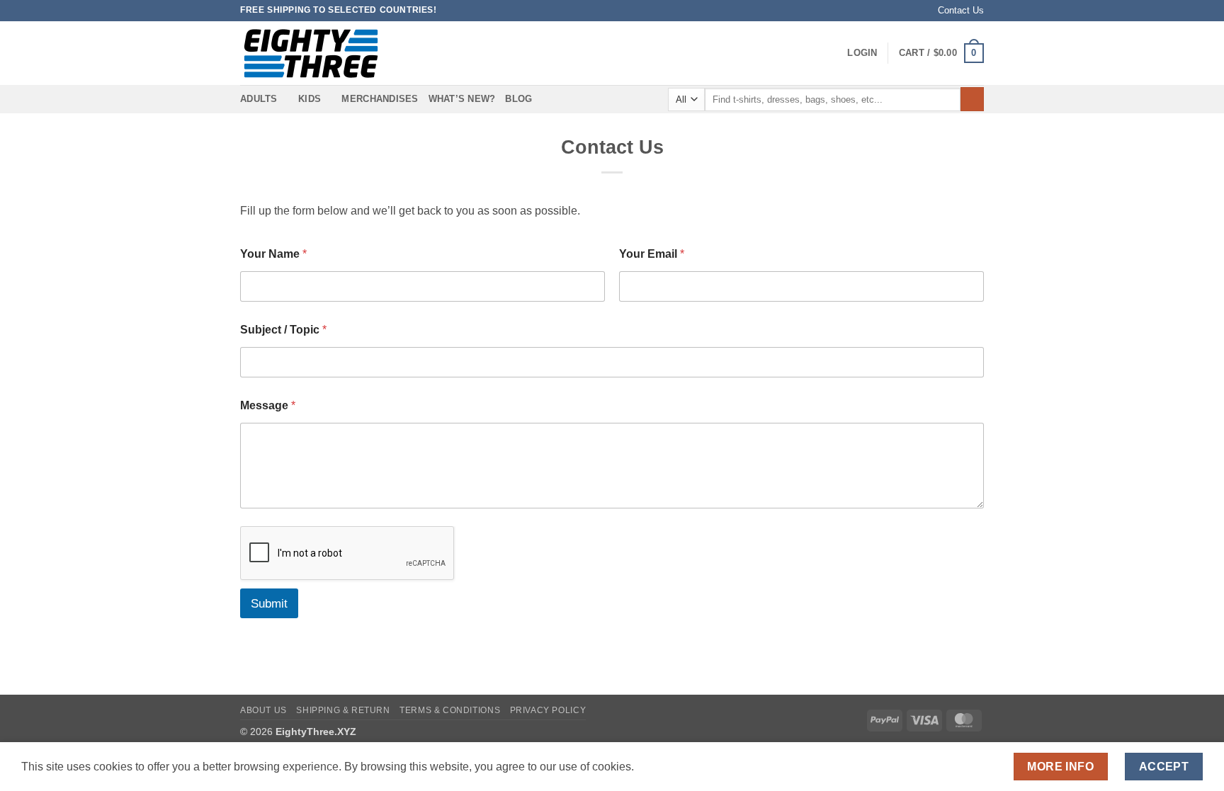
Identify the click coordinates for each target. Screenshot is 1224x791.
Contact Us (961, 10)
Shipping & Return (343, 710)
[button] (862, 53)
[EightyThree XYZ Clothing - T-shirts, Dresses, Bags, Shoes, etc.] (311, 53)
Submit (269, 603)
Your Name (273, 254)
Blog (518, 98)
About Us (263, 710)
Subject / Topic (283, 330)
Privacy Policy (548, 710)
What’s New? (462, 98)
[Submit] (972, 99)
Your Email (651, 254)
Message (267, 405)
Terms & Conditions (450, 710)
